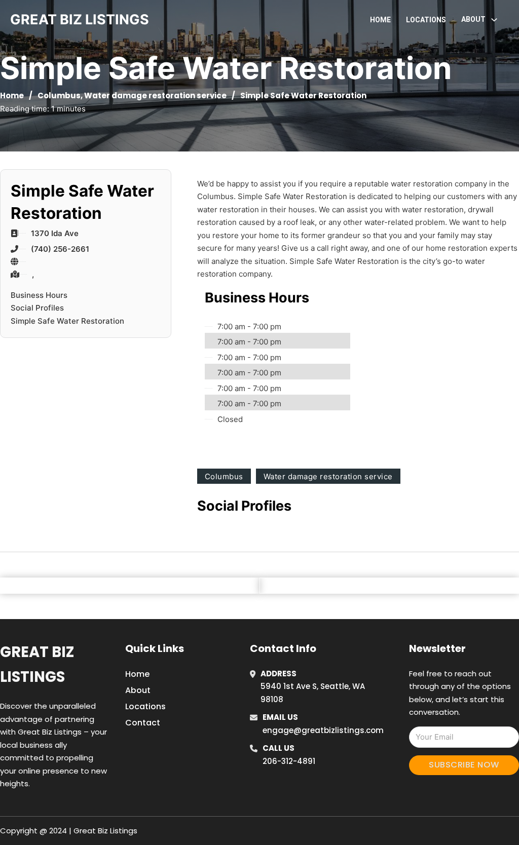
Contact (142, 722)
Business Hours (39, 295)
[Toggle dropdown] (494, 19)
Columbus (59, 95)
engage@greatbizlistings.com (323, 730)
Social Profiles (37, 308)
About (138, 690)
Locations (426, 20)
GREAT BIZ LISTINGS (79, 19)
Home (380, 20)
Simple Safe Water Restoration (67, 321)
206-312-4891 (289, 761)
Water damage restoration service (155, 95)
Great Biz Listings (37, 664)
